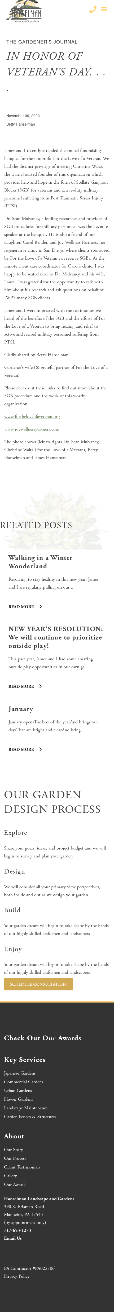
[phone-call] (93, 9)
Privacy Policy (17, 1276)
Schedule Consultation (38, 984)
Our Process (15, 1158)
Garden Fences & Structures (30, 1117)
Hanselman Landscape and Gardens (39, 1199)
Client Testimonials (22, 1167)
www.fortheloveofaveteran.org (32, 416)
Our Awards (15, 1184)
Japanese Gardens (20, 1073)
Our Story (13, 1150)
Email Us (12, 1238)
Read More (21, 607)
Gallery (10, 1176)
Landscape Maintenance (26, 1108)
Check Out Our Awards (42, 1038)
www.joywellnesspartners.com (31, 429)
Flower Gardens (18, 1099)
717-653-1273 (17, 1230)
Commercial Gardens (23, 1082)
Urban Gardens (18, 1090)
